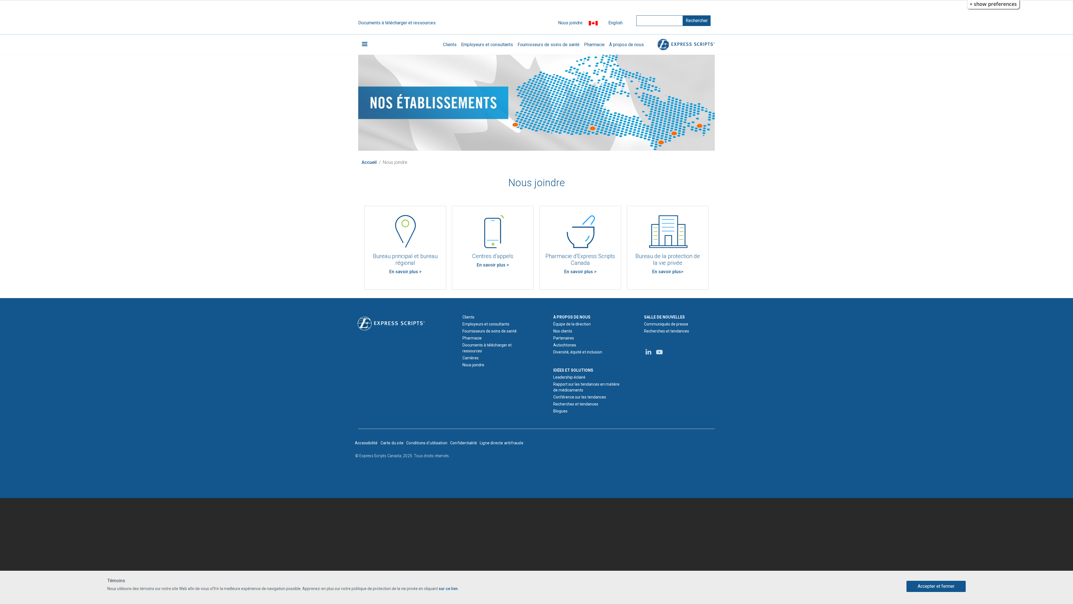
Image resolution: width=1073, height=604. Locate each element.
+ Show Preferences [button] (993, 4)
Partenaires (563, 338)
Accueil (369, 162)
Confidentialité (463, 443)
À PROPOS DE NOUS (571, 317)
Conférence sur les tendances (579, 397)
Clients (450, 44)
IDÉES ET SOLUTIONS (573, 370)
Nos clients (562, 331)
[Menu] (364, 44)
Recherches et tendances (575, 404)
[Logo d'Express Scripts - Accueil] (685, 44)
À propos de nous (626, 44)
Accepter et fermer (936, 586)
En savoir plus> (667, 271)
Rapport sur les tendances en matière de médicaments (586, 387)
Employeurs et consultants (487, 44)
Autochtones (564, 345)
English (615, 22)
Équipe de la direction (572, 324)
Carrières (470, 358)
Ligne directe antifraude (501, 443)
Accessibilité (366, 443)
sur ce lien (448, 588)
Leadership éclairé (569, 377)
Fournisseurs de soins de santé (548, 44)
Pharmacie (594, 44)
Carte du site (392, 443)
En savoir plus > (405, 271)
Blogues (560, 411)
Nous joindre (570, 22)
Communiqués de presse (666, 324)
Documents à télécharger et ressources (397, 22)
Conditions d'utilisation (426, 443)
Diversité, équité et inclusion (577, 352)
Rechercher (697, 20)
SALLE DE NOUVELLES (664, 317)
